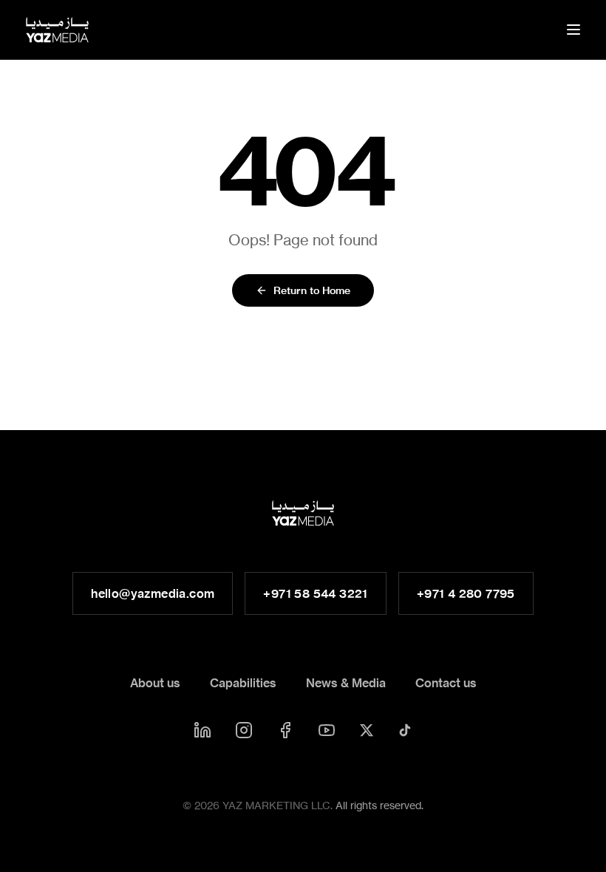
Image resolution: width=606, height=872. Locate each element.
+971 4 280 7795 (466, 593)
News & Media (346, 682)
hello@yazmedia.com (152, 593)
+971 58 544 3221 (315, 593)
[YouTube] (327, 730)
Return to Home (311, 290)
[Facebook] (285, 730)
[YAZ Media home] (57, 29)
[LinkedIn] (202, 730)
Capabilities (243, 682)
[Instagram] (244, 730)
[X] (366, 730)
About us (155, 682)
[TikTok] (405, 730)
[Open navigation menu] (573, 29)
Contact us (446, 682)
